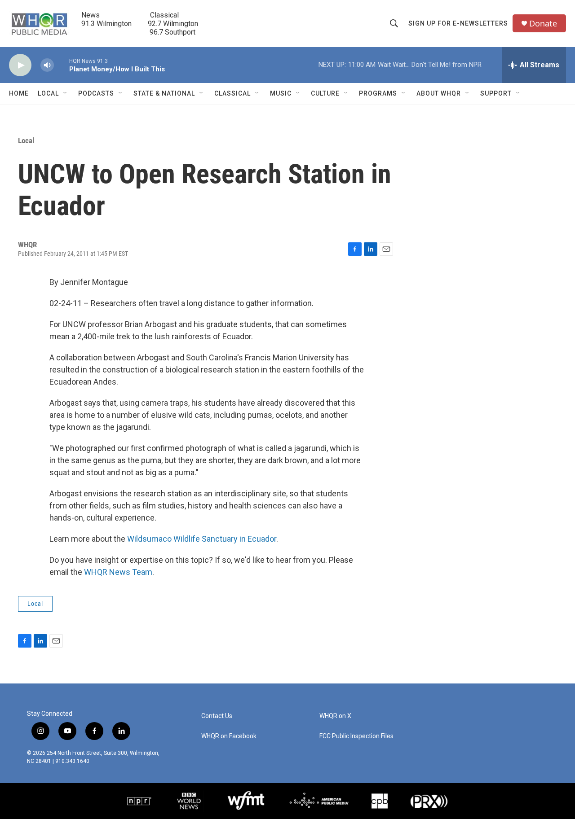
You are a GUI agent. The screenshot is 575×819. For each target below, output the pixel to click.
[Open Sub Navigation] (65, 93)
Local (48, 93)
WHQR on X (335, 716)
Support (496, 93)
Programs (378, 93)
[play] (20, 65)
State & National (164, 93)
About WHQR (438, 93)
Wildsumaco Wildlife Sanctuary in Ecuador (200, 538)
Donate (543, 23)
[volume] (47, 65)
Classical (232, 93)
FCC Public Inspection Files (356, 736)
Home (19, 93)
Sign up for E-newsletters (458, 23)
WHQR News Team (118, 572)
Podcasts (96, 93)
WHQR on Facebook (229, 736)
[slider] (61, 65)
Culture (325, 93)
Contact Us (216, 716)
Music (281, 93)
